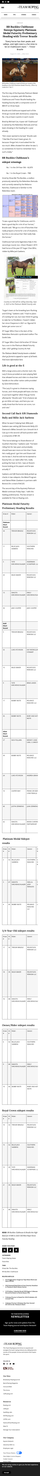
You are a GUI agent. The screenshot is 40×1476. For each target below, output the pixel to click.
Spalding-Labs (7, 1412)
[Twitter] (10, 1364)
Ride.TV (5, 1426)
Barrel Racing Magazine (10, 1383)
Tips (14, 14)
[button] (4, 1250)
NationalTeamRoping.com (11, 1423)
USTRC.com (6, 1419)
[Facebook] (3, 2)
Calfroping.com (8, 1394)
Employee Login (8, 1448)
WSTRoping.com (8, 1416)
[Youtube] (8, 2)
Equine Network (8, 1441)
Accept (6, 1472)
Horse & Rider (7, 1387)
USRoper (6, 1409)
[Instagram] (5, 2)
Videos (34, 14)
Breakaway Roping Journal (11, 1380)
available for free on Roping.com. (15, 498)
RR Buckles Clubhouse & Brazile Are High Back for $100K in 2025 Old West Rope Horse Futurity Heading (19, 1235)
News (5, 14)
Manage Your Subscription (11, 1430)
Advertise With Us (8, 1445)
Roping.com (7, 1405)
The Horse (6, 1390)
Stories (23, 14)
